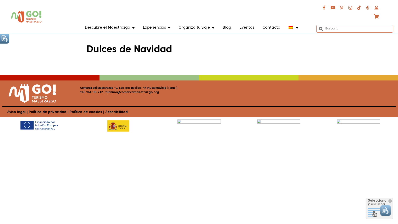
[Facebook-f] (324, 7)
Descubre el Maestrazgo (107, 27)
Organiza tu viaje (194, 27)
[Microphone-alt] (367, 7)
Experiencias (154, 27)
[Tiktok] (359, 7)
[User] (376, 7)
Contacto (271, 27)
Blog (227, 27)
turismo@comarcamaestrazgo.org (131, 92)
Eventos (246, 27)
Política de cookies (86, 112)
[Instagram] (350, 7)
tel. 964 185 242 (91, 92)
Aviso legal (16, 112)
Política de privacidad (47, 112)
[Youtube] (333, 7)
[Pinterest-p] (341, 7)
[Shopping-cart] (376, 16)
